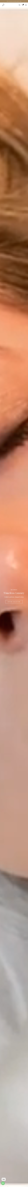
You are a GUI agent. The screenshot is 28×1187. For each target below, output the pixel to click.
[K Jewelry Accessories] (3, 5)
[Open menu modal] (25, 5)
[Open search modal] (19, 5)
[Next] (24, 1)
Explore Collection (14, 602)
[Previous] (4, 1)
